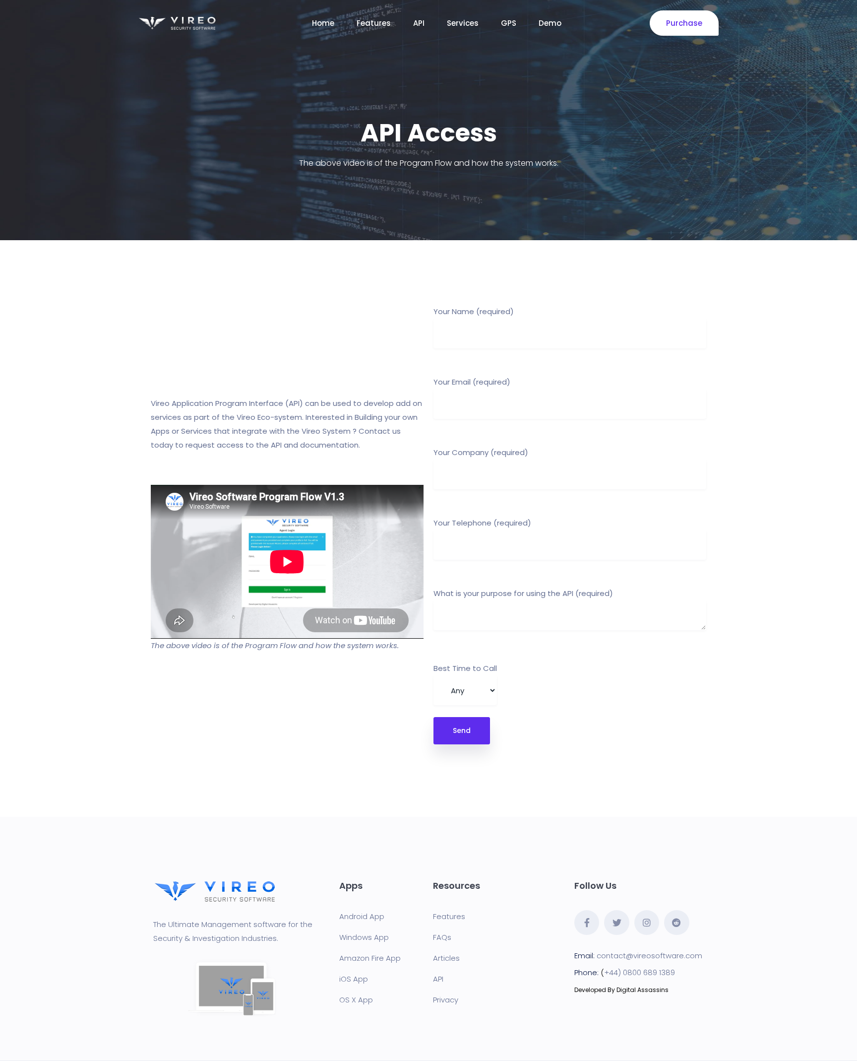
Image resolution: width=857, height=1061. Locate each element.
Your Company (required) (480, 452)
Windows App (364, 937)
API (419, 23)
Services (463, 23)
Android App (361, 916)
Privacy (445, 1000)
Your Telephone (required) (482, 523)
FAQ (440, 937)
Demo (550, 23)
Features (374, 23)
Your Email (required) (471, 382)
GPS (508, 23)
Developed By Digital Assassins (621, 990)
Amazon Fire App (370, 958)
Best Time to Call (465, 668)
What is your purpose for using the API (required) (523, 593)
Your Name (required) (473, 311)
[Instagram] (646, 922)
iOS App (353, 979)
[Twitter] (616, 922)
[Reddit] (676, 922)
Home (323, 23)
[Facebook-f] (586, 922)
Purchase (684, 23)
